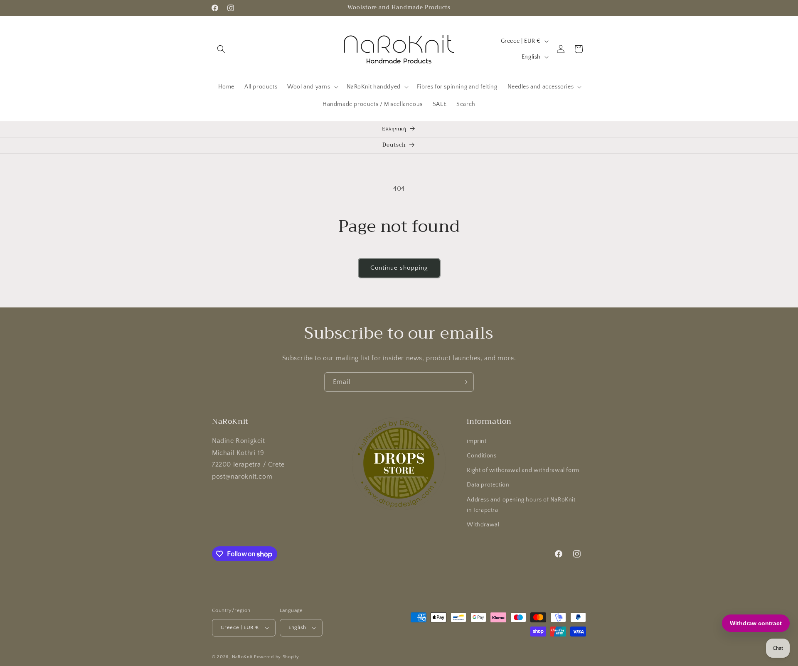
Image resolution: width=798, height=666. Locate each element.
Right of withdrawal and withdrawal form (523, 470)
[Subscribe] (464, 382)
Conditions (481, 455)
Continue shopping (399, 267)
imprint (476, 441)
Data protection (488, 485)
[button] (221, 49)
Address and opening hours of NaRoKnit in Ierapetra (521, 505)
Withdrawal (483, 524)
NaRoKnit (242, 656)
